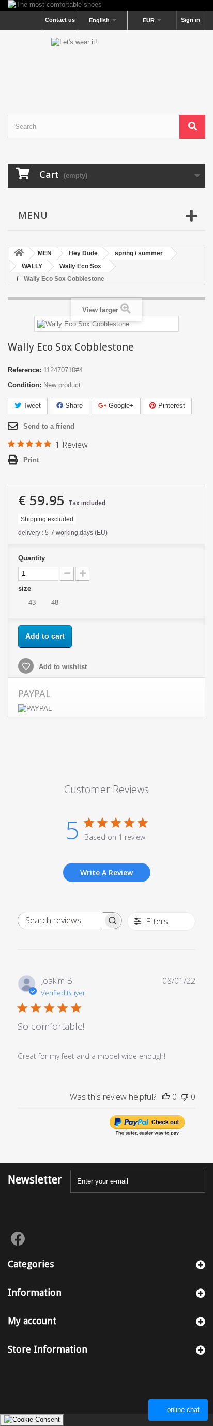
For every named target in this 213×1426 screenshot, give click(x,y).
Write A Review (106, 872)
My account (32, 1320)
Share (73, 405)
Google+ (120, 405)
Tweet (31, 405)
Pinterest (170, 405)
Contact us (60, 20)
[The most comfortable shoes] (106, 5)
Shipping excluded (47, 519)
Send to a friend (48, 426)
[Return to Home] (18, 253)
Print (31, 460)
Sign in (190, 20)
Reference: (24, 370)
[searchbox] (60, 920)
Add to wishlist (62, 667)
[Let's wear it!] (106, 63)
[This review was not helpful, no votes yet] (184, 1096)
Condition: (24, 385)
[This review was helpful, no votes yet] (166, 1096)
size (25, 589)
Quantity (31, 558)
